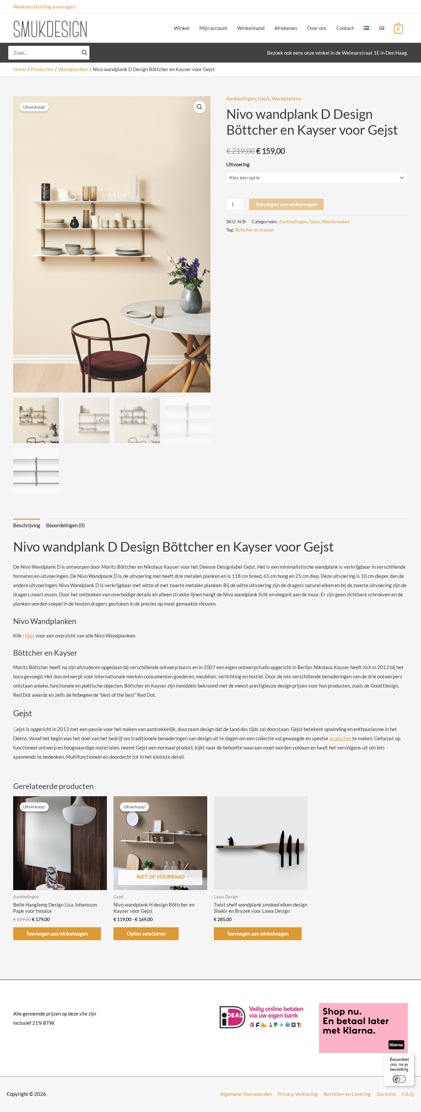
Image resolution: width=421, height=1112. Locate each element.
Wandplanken (286, 98)
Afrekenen (285, 28)
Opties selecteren (146, 933)
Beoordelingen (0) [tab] (65, 525)
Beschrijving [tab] (26, 525)
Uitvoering (238, 164)
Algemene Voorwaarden (246, 1094)
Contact (345, 28)
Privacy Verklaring (298, 1094)
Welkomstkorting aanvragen (44, 7)
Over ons (317, 28)
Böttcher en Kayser (254, 229)
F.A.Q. (408, 1094)
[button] (200, 107)
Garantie (386, 1094)
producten (340, 738)
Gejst (264, 98)
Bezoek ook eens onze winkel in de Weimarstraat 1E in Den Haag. (337, 53)
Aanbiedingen (241, 98)
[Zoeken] (84, 53)
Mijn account (213, 28)
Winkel (181, 28)
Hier (30, 635)
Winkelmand (250, 28)
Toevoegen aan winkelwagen (286, 204)
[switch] (399, 1079)
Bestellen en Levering (347, 1094)
